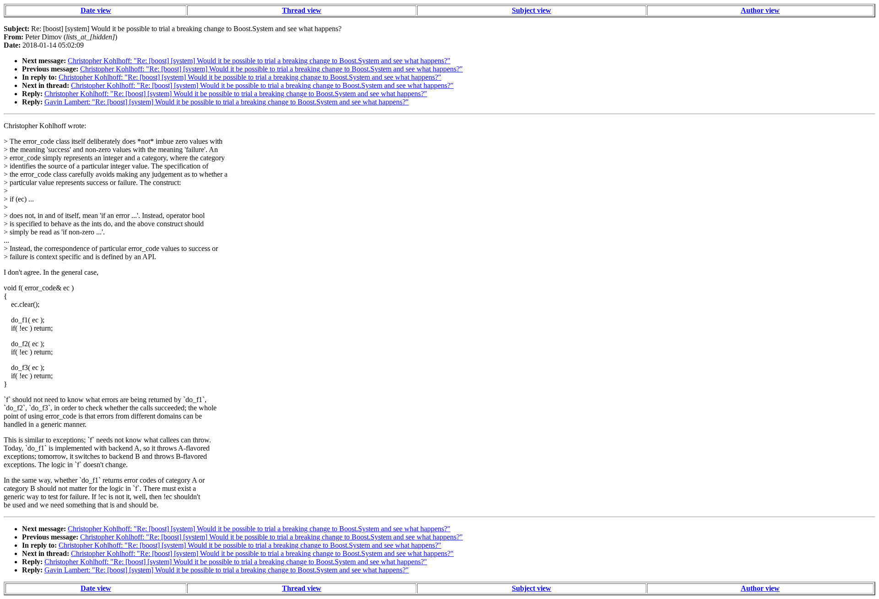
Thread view (301, 10)
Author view (760, 10)
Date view (96, 10)
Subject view (531, 10)
